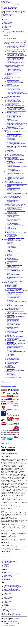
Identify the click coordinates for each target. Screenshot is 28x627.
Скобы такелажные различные (14, 277)
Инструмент (10, 192)
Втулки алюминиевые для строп (15, 270)
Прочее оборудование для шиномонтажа (17, 93)
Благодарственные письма (10, 561)
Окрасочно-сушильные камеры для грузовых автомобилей (15, 63)
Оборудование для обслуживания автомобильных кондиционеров (12, 196)
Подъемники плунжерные (13, 69)
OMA (22, 468)
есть (17, 521)
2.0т (9, 512)
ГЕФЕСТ (11, 495)
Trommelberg (9, 471)
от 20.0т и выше (13, 515)
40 (15, 536)
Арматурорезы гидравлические (15, 292)
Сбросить (8, 551)
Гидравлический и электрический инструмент (15, 290)
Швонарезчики (10, 366)
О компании (7, 27)
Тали (8, 263)
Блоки (8, 227)
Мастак (20, 490)
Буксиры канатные (11, 228)
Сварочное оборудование (13, 142)
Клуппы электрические (13, 297)
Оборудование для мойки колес (15, 92)
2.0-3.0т (14, 512)
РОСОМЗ (14, 465)
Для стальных (9, 541)
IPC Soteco (17, 477)
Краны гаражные (11, 189)
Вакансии (6, 566)
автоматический (21, 533)
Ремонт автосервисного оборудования (13, 586)
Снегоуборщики (11, 374)
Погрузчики (10, 242)
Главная (6, 35)
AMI (9, 478)
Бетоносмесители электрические (15, 331)
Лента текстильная (8, 282)
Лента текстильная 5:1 (12, 284)
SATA (20, 481)
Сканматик (16, 493)
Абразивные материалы (13, 80)
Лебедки (9, 257)
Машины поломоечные (12, 323)
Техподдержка (7, 23)
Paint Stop (10, 462)
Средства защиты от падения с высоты (16, 232)
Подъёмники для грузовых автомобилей (17, 44)
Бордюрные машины (12, 332)
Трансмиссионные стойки (13, 188)
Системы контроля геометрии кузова (16, 140)
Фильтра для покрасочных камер (15, 124)
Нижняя (19, 498)
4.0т (3, 514)
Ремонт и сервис (8, 20)
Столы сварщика (11, 216)
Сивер (16, 471)
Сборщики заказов (11, 246)
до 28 (13, 527)
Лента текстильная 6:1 (12, 285)
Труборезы (9, 365)
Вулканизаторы (10, 90)
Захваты (9, 230)
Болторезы (9, 293)
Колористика (7, 78)
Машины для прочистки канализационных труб (13, 319)
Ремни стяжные (11, 231)
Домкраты (9, 74)
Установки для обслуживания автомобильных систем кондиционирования (14, 200)
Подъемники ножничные (13, 71)
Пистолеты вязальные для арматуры (16, 351)
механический (13, 546)
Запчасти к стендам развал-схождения (16, 111)
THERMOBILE (13, 463)
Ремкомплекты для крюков (13, 275)
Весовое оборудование (9, 367)
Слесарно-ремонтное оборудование (16, 51)
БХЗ (19, 463)
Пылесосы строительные (13, 356)
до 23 (25, 526)
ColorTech (11, 460)
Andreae (4, 460)
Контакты (6, 29)
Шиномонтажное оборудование (12, 85)
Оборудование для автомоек (11, 157)
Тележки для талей (11, 266)
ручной (13, 533)
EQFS (17, 492)
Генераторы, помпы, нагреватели (15, 336)
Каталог (6, 19)
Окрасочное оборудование (10, 112)
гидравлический (22, 546)
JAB (23, 477)
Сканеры (9, 148)
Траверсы (9, 76)
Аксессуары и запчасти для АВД (15, 170)
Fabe (8, 483)
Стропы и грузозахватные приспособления (15, 225)
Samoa (21, 469)
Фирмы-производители (8, 386)
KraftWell (14, 481)
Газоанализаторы (11, 151)
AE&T (7, 459)
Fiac (3, 481)
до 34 (22, 527)
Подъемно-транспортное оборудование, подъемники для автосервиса (14, 65)
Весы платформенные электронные (16, 370)
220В (8, 517)
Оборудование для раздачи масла (15, 175)
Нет (11, 505)
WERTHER (8, 490)
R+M (14, 490)
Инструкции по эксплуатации (11, 573)
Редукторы (9, 262)
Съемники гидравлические (13, 306)
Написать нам (7, 593)
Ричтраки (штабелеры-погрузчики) (15, 244)
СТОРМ (23, 492)
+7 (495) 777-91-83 (11, 11)
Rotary (15, 469)
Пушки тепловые (11, 355)
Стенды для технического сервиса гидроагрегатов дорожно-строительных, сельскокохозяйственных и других (17, 56)
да (6, 532)
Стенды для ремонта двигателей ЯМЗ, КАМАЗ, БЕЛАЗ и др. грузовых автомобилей (16, 60)
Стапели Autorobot (11, 139)
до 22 (20, 526)
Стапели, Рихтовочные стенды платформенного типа (14, 134)
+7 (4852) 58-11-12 (20, 11)
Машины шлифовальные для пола (15, 348)
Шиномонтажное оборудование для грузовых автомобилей (16, 47)
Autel (4, 489)
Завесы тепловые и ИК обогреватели (16, 340)
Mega (3, 492)
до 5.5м (13, 507)
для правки (22, 539)
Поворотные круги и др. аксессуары (16, 109)
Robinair (10, 489)
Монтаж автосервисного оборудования (14, 588)
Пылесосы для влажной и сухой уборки (17, 166)
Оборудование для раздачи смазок (15, 177)
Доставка (6, 578)
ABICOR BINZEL (22, 459)
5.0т (12, 514)
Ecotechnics (22, 483)
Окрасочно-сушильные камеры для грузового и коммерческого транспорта (17, 122)
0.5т (5, 512)
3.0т (19, 512)
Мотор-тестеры (10, 150)
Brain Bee (15, 478)
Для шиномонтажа (10, 504)
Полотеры (9, 325)
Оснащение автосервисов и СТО (12, 585)
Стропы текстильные (12, 235)
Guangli (23, 460)
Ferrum (8, 466)
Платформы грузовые (12, 259)
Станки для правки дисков (13, 89)
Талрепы (9, 278)
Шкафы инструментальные (13, 224)
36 (12, 536)
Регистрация (6, 2)
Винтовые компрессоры (13, 98)
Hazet (6, 486)
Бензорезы (9, 329)
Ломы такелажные (11, 258)
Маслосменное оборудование (11, 171)
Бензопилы (9, 373)
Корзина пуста (4, 1)
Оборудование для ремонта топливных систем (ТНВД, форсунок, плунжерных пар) (15, 205)
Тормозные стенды (11, 147)
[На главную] (9, 7)
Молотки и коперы (11, 350)
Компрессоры (7, 97)
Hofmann (14, 466)
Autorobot (12, 486)
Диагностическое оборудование (15, 53)
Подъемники (10, 243)
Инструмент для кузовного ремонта (16, 143)
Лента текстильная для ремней (14, 288)
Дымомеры (9, 153)
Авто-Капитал (7, 560)
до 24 (3, 527)
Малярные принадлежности (14, 81)
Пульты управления (12, 261)
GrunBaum (17, 489)
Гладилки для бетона (12, 339)
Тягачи (8, 250)
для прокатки (14, 539)
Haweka (13, 480)
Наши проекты (7, 26)
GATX (17, 460)
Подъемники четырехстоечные (14, 70)
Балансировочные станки (13, 88)
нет (21, 521)
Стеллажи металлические (13, 221)
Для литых (18, 541)
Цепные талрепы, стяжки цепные (15, 238)
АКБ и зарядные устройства (14, 240)
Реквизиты (6, 564)
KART (8, 481)
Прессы (8, 304)
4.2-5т (8, 514)
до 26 (8, 527)
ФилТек (20, 465)
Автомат (16, 520)
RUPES (18, 486)
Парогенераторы (11, 165)
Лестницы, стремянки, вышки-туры (16, 343)
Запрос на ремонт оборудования (12, 590)
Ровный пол (13, 518)
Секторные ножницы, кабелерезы (15, 305)
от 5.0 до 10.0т (19, 514)
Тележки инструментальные (14, 219)
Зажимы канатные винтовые (14, 271)
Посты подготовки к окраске (14, 116)
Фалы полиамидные (12, 279)
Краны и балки (10, 255)
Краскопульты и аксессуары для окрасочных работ (15, 126)
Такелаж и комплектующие (11, 269)
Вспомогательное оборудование (15, 194)
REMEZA (22, 472)
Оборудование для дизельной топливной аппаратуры (14, 207)
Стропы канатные (11, 234)
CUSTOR (14, 484)
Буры (8, 334)
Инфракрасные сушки (12, 120)
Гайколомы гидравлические (14, 294)
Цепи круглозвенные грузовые (14, 281)
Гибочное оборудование (13, 338)
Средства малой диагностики (14, 154)
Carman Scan (19, 474)
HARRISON (18, 495)
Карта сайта (7, 579)
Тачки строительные (12, 363)
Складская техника (8, 239)
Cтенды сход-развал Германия (14, 108)
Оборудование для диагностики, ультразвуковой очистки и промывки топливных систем (16, 211)
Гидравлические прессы (13, 190)
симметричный (17, 499)
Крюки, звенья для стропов (13, 274)
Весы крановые (10, 369)
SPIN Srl (16, 487)
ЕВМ (24, 463)
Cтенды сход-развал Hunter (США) (15, 107)
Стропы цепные (11, 236)
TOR (9, 493)
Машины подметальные (13, 321)
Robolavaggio (10, 492)
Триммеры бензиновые (12, 375)
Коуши (8, 273)
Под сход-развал (13, 502)
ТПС (10, 472)
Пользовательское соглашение (19, 616)
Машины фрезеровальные (13, 347)
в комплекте (5, 524)
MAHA (10, 468)
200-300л (18, 549)
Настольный (15, 529)
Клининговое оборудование (11, 309)
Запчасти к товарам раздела (14, 296)
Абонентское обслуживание (11, 589)
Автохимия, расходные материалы (12, 377)
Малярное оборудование (13, 344)
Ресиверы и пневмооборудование (15, 101)
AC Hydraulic (23, 475)
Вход (2, 2)
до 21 (15, 526)
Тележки (9, 248)
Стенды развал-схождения (10, 104)
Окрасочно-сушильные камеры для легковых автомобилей (15, 114)
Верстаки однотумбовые (13, 215)
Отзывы (6, 604)
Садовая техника (8, 371)
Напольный (24, 529)
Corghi (16, 472)
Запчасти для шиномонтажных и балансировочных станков (15, 95)
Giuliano (19, 480)
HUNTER (21, 466)
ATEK (4, 477)
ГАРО (22, 493)
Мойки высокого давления (13, 324)
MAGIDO (14, 483)
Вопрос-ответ (7, 572)
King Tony (16, 475)
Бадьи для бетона (11, 328)
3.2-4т (24, 512)
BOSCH (9, 475)
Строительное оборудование (11, 327)
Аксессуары (10, 181)
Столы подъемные (11, 247)
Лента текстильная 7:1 (12, 286)
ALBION (22, 478)
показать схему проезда (7, 14)
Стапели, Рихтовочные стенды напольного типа (14, 137)
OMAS (25, 480)
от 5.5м (19, 507)
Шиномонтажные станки (13, 86)
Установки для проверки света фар (15, 155)
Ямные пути (10, 73)
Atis (25, 490)
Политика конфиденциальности (10, 615)
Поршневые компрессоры (13, 100)
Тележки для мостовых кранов (14, 265)
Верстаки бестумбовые (12, 223)
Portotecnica (9, 469)
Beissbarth (13, 459)
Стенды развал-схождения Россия (15, 105)
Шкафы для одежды (12, 220)
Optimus (10, 487)
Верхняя (13, 498)
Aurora (8, 480)
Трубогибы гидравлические (14, 308)
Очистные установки (12, 158)
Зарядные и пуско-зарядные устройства (17, 193)
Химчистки (9, 167)
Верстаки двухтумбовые (13, 217)
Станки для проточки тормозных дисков (17, 184)
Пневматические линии (13, 103)
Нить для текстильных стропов (14, 289)
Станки (8, 361)
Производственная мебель (10, 213)
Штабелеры (9, 251)
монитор (18, 535)
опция (12, 524)
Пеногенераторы (11, 169)
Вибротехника (10, 335)
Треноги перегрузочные (13, 267)
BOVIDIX (21, 484)
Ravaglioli (10, 477)
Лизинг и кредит (8, 22)
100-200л (11, 549)
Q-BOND (17, 462)
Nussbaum (16, 468)
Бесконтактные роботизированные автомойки (15, 40)
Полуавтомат (23, 520)
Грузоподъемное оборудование (11, 252)
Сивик (22, 471)
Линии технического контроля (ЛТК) (16, 146)
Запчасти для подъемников (13, 77)
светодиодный (11, 535)
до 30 (18, 527)
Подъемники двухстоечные (14, 67)
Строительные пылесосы (13, 362)
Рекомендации (7, 575)
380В (13, 517)
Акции (5, 25)
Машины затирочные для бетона (15, 346)
